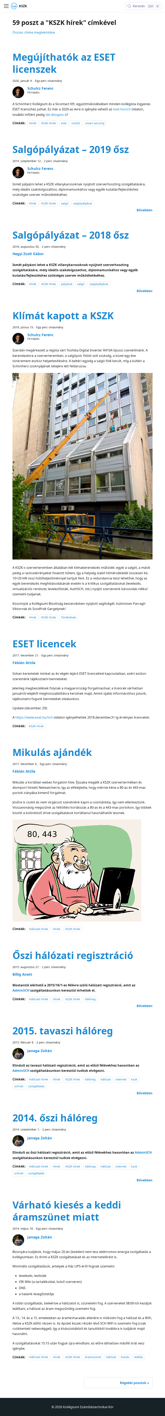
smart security (94, 123)
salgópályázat (82, 203)
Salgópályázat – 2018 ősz (70, 234)
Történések (68, 617)
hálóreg (90, 999)
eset (64, 123)
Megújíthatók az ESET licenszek (64, 63)
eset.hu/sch (122, 109)
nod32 (75, 123)
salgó (64, 203)
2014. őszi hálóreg (55, 1117)
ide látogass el (56, 114)
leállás (138, 1357)
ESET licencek (44, 643)
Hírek (32, 123)
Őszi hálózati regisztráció (72, 955)
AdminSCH (20, 1070)
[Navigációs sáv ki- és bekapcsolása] (6, 6)
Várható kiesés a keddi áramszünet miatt (66, 1210)
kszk (134, 1079)
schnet (18, 1086)
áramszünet (93, 1357)
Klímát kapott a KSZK (63, 315)
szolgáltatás (36, 1086)
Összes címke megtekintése (33, 32)
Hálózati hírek (38, 929)
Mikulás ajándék (52, 752)
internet (121, 1079)
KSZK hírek (48, 123)
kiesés (125, 1357)
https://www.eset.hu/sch (34, 717)
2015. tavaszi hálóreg (62, 1030)
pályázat (66, 284)
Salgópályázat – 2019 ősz (70, 149)
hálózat (106, 1079)
